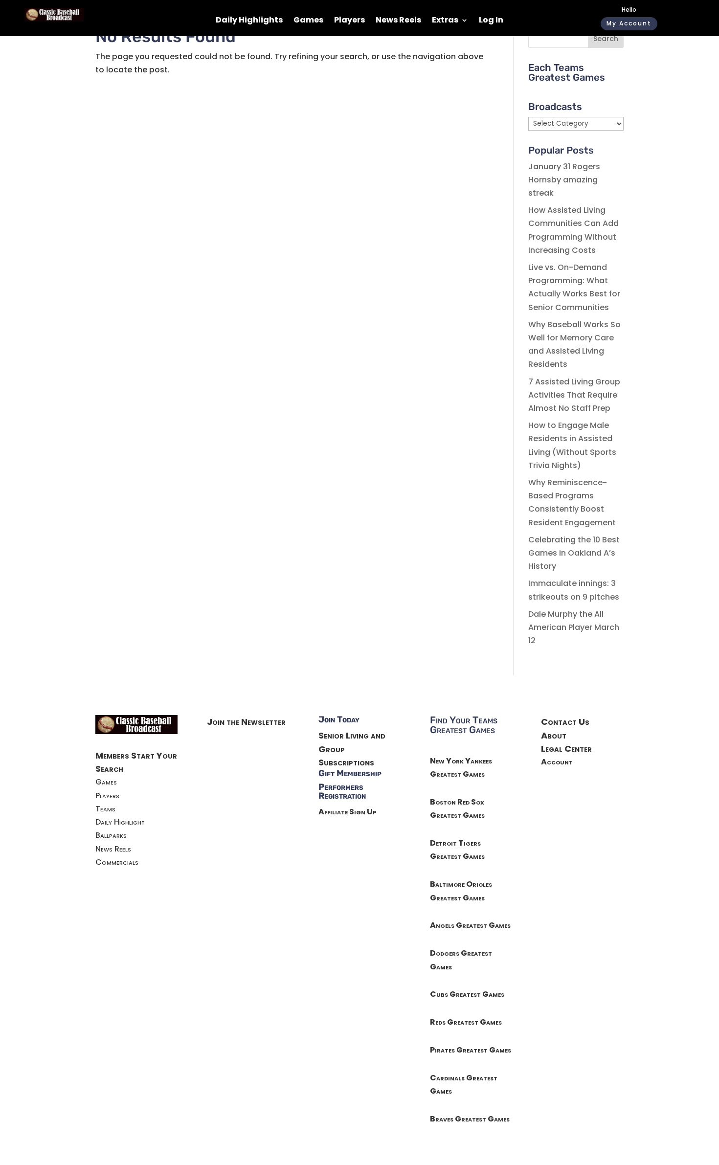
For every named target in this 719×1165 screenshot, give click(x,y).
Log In (491, 21)
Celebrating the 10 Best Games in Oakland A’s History (574, 553)
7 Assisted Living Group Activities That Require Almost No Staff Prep (574, 395)
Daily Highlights (249, 21)
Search (605, 39)
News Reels (398, 21)
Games (308, 21)
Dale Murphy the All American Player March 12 (573, 627)
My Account (629, 23)
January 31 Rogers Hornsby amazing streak (564, 180)
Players (349, 21)
